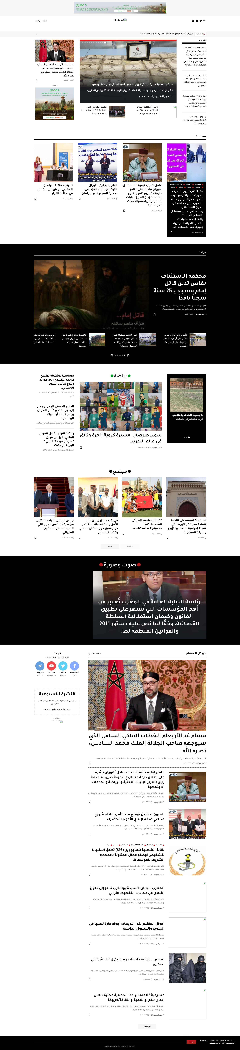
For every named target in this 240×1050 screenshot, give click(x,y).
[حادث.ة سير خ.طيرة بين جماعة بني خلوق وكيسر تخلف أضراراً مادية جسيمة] (97, 339)
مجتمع (173, 187)
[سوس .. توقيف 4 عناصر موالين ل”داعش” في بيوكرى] (187, 968)
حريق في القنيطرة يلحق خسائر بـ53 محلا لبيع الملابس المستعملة (166, 34)
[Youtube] (51, 669)
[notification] (49, 21)
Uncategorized (176, 184)
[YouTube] (197, 21)
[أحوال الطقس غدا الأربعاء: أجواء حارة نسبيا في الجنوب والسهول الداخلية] (187, 932)
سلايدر (189, 187)
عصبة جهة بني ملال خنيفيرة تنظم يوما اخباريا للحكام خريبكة (94, 110)
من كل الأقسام (196, 653)
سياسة (181, 187)
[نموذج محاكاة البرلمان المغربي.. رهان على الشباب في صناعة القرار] (53, 162)
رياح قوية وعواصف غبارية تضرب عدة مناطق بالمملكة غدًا (194, 120)
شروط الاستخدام (217, 1043)
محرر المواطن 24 (156, 908)
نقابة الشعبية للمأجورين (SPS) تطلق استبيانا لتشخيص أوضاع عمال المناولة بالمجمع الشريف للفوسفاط (128, 855)
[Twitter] (201, 21)
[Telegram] (39, 669)
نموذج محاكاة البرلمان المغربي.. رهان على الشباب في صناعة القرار (55, 189)
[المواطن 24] (120, 21)
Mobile (188, 184)
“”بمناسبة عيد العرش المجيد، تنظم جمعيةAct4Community (147, 524)
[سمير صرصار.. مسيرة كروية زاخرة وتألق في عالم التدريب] (121, 406)
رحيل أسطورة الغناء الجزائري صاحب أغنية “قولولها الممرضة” (147, 110)
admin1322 (200, 314)
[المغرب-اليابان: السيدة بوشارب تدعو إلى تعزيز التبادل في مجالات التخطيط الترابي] (187, 897)
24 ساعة (198, 184)
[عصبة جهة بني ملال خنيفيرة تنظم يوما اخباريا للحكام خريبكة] (117, 112)
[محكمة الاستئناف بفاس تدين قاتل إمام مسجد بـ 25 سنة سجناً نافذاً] (91, 294)
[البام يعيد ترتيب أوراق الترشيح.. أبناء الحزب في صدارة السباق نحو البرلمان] (97, 162)
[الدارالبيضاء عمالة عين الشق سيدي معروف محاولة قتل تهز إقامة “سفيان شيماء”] (147, 339)
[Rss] (193, 21)
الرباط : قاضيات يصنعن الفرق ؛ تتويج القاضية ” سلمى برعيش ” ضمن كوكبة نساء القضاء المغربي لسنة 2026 (35, 339)
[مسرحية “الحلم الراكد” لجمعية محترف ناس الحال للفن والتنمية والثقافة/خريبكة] (187, 1004)
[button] (37, 34)
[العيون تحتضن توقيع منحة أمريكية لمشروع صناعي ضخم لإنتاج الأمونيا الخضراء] (187, 824)
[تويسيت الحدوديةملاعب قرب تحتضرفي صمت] (186, 395)
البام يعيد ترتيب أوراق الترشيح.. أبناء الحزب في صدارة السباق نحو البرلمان (99, 189)
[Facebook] (204, 21)
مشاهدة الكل (96, 654)
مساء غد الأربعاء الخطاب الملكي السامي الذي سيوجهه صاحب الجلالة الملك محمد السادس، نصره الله (147, 744)
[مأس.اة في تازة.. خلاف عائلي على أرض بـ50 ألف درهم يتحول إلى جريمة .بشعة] (197, 339)
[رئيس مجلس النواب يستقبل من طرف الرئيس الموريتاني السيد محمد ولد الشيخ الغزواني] (54, 497)
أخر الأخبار (198, 187)
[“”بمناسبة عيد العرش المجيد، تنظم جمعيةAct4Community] (142, 497)
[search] (45, 21)
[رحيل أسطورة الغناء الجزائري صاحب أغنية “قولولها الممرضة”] (168, 112)
